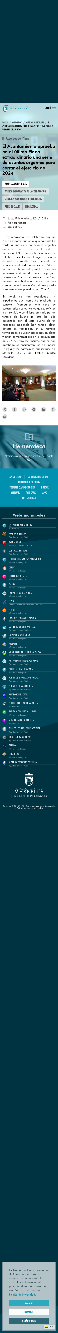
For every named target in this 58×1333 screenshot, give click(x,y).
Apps (44, 492)
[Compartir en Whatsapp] (53, 409)
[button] (50, 108)
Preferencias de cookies (22, 487)
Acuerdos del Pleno (17, 138)
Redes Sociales (12, 206)
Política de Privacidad (22, 1294)
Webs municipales (29, 515)
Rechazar (29, 1311)
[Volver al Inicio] (15, 108)
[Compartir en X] (4, 409)
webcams (31, 492)
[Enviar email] (4, 416)
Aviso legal (15, 477)
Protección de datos (29, 482)
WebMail (15, 492)
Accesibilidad (29, 498)
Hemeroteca (31, 206)
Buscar (44, 487)
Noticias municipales (16, 184)
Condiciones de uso (38, 477)
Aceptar (29, 1303)
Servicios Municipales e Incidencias (23, 199)
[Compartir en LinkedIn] (24, 409)
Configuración (29, 1320)
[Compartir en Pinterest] (33, 409)
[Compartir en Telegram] (43, 409)
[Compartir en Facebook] (14, 409)
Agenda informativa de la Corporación (25, 191)
